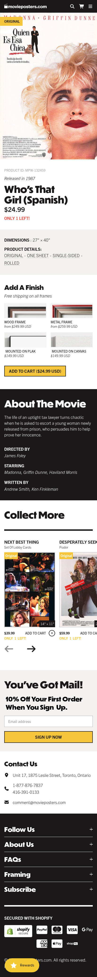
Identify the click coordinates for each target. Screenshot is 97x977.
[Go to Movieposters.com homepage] (25, 6)
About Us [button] (19, 844)
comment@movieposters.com (39, 802)
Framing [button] (17, 874)
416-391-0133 (26, 792)
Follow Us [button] (19, 829)
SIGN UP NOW (48, 737)
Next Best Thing (21, 542)
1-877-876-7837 (28, 785)
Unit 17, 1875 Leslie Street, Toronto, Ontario (52, 775)
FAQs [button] (12, 859)
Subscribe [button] (20, 889)
